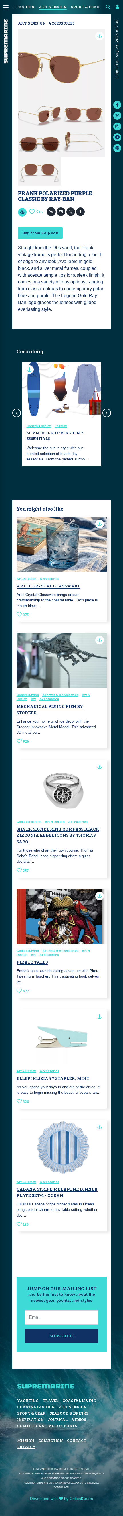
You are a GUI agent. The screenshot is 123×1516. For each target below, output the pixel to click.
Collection (50, 1440)
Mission (25, 1440)
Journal (58, 1419)
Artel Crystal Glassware (48, 586)
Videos (79, 1419)
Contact (76, 1440)
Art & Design (53, 6)
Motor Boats (62, 1425)
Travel (50, 1400)
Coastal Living (28, 694)
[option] (61, 414)
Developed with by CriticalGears (61, 1498)
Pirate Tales (32, 962)
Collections (30, 1425)
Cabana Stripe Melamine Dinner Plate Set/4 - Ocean (57, 1192)
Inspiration (30, 1419)
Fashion (61, 425)
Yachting (28, 1400)
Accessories (61, 23)
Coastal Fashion (39, 425)
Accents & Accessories (60, 694)
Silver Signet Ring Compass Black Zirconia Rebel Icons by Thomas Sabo (58, 835)
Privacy (26, 1446)
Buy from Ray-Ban (40, 233)
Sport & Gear (85, 6)
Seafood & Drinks (69, 1413)
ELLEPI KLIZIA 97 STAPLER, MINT (53, 1078)
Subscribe (61, 1336)
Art (33, 698)
